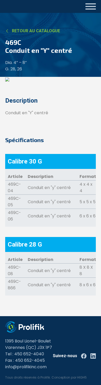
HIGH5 (82, 377)
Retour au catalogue (36, 30)
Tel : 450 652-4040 (24, 354)
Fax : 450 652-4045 (25, 360)
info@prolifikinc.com (26, 367)
